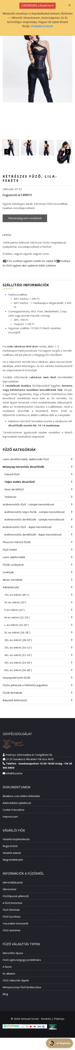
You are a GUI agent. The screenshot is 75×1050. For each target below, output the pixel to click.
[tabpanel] (37, 248)
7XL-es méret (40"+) (16, 594)
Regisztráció (10, 846)
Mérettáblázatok (13, 882)
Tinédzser (10, 497)
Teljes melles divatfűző (19, 481)
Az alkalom (9, 973)
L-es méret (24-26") (16, 625)
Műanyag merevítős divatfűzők (23, 466)
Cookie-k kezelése (13, 809)
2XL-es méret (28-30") (18, 640)
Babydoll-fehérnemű (15, 700)
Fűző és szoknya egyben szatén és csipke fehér (31, 261)
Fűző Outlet (10, 549)
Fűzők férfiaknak (12, 692)
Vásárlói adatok (12, 853)
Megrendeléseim (13, 859)
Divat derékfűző (14, 489)
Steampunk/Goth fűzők (16, 677)
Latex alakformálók (14, 557)
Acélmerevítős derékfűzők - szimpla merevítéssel (34, 519)
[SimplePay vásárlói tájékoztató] (25, 1026)
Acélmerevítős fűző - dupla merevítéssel (27, 527)
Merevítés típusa (13, 953)
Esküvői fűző (12, 474)
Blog (5, 994)
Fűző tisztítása (11, 916)
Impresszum (10, 816)
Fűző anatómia (11, 930)
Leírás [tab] (7, 235)
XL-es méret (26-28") (17, 632)
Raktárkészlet (11, 587)
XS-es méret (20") (15, 602)
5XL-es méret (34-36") (18, 662)
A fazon (7, 966)
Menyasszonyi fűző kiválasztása (22, 987)
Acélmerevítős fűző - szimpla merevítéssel (28, 504)
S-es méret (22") (14, 610)
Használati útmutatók (15, 923)
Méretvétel (9, 889)
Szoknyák (8, 572)
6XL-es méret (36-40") (18, 670)
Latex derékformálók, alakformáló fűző (26, 459)
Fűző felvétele (11, 909)
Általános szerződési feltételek (21, 796)
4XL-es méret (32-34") (18, 655)
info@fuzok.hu (14, 773)
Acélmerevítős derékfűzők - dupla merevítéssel (32, 534)
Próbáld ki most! (42, 26)
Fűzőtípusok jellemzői (16, 896)
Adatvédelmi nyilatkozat (17, 803)
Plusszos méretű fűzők (17, 542)
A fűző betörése (12, 903)
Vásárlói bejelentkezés (16, 839)
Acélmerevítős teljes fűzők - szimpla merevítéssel (34, 512)
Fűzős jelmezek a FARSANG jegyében (25, 685)
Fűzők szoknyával (13, 564)
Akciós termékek (12, 579)
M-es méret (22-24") (17, 617)
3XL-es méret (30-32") (18, 647)
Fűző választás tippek (16, 980)
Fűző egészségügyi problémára (22, 960)
